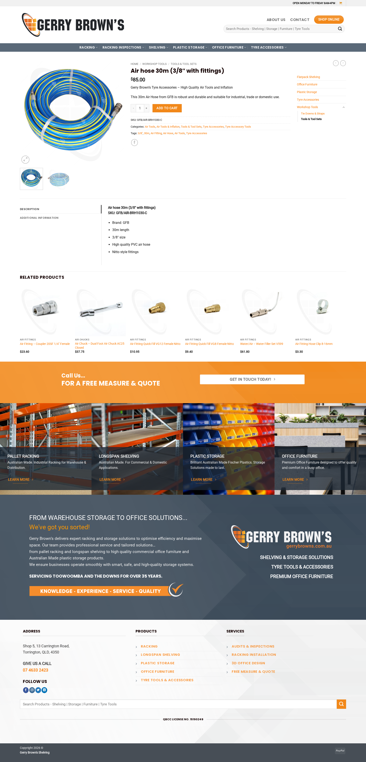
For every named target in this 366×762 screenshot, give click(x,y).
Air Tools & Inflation (168, 126)
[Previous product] (343, 63)
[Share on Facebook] (134, 142)
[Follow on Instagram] (32, 690)
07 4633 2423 (35, 670)
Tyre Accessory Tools (238, 126)
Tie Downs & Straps (313, 113)
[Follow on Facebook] (26, 690)
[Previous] (27, 112)
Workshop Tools (154, 63)
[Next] (117, 112)
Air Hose (168, 133)
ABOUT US (276, 19)
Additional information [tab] (39, 218)
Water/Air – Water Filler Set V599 (261, 343)
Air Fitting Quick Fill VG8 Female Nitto (209, 343)
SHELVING (157, 47)
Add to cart (167, 108)
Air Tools (150, 126)
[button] (340, 3)
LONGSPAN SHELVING (160, 654)
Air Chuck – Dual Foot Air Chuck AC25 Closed (99, 345)
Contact (299, 19)
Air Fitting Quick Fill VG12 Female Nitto (155, 343)
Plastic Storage (307, 92)
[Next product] (336, 63)
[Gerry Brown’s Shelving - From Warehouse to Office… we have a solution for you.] (73, 24)
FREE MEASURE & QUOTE (253, 671)
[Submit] (340, 29)
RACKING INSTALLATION (254, 654)
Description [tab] (29, 209)
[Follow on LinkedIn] (44, 690)
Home (134, 63)
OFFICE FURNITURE (227, 47)
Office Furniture (307, 84)
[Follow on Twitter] (38, 690)
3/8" (140, 133)
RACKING (87, 47)
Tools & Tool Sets (184, 63)
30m (146, 133)
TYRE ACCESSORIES (267, 47)
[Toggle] (343, 107)
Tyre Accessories (213, 126)
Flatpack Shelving (308, 77)
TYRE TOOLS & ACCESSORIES (167, 680)
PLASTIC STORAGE (189, 47)
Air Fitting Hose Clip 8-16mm (314, 343)
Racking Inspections (122, 47)
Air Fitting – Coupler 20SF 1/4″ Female (45, 343)
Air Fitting (156, 133)
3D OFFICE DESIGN (248, 663)
